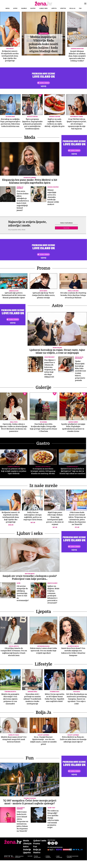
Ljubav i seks (43, 8)
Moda (8, 8)
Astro (15, 8)
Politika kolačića (48, 857)
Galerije (24, 8)
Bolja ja (72, 8)
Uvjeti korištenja (59, 857)
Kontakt (30, 856)
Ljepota (54, 8)
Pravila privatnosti (37, 857)
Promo (43, 268)
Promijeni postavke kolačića (72, 857)
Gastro (32, 8)
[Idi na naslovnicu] (43, 5)
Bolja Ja (43, 712)
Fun (80, 8)
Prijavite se (66, 228)
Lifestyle (63, 8)
